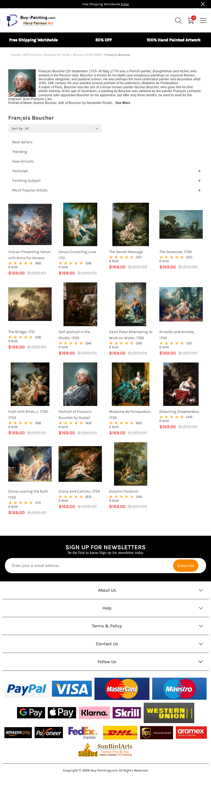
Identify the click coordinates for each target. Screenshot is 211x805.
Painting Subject (26, 180)
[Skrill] (127, 712)
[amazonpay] (18, 732)
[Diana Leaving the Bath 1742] (30, 464)
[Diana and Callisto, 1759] (80, 464)
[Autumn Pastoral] (130, 464)
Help (107, 608)
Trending (19, 151)
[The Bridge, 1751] (30, 304)
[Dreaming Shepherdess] (181, 384)
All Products (32, 55)
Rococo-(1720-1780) (87, 55)
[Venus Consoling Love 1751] (80, 224)
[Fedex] (83, 733)
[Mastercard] (122, 689)
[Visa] (72, 689)
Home (15, 55)
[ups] (156, 732)
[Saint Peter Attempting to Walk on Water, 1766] (130, 304)
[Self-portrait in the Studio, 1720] (80, 304)
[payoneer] (49, 732)
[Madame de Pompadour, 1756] (130, 384)
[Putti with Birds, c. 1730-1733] (30, 384)
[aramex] (191, 732)
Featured (19, 171)
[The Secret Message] (130, 224)
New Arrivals (23, 161)
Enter (125, 4)
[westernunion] (169, 713)
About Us (107, 590)
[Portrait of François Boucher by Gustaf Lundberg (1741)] (80, 384)
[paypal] (26, 689)
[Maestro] (179, 689)
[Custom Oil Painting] (105, 749)
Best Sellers (22, 142)
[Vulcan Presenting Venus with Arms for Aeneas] (30, 224)
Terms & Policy (107, 625)
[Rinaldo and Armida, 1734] (181, 304)
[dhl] (120, 733)
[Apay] (62, 712)
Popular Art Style (57, 55)
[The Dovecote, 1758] (181, 224)
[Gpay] (31, 712)
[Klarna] (94, 713)
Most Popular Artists (30, 190)
